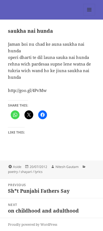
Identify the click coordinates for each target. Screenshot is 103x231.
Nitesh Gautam (67, 166)
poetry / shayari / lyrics (25, 171)
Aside (17, 166)
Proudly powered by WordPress (32, 224)
